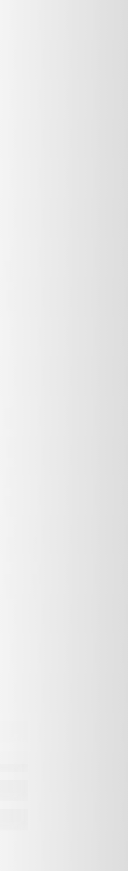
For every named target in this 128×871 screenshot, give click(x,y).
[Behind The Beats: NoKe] (14, 830)
